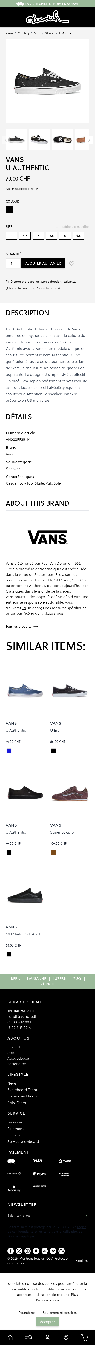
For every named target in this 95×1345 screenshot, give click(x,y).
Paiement (15, 1128)
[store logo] (47, 17)
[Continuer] (89, 140)
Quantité (13, 254)
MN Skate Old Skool (23, 934)
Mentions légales (32, 1258)
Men (37, 33)
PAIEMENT (18, 1152)
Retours (13, 1135)
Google (12, 1236)
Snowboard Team (22, 1096)
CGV (49, 1258)
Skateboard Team (22, 1089)
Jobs (11, 1052)
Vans (15, 159)
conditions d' (52, 1231)
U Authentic (68, 33)
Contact (13, 1047)
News (11, 1083)
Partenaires (17, 1063)
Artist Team (16, 1102)
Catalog (23, 33)
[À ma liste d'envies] (71, 263)
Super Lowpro (62, 832)
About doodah (19, 1058)
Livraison (14, 1122)
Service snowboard (23, 1141)
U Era (54, 730)
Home (8, 33)
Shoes (49, 33)
